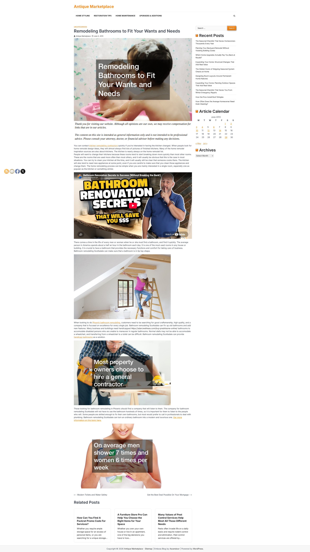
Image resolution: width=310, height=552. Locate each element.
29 (226, 137)
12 (208, 130)
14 (220, 130)
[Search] (234, 16)
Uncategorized (80, 27)
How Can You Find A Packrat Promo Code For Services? (91, 521)
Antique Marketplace (94, 6)
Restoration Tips (103, 16)
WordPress (198, 549)
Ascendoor (175, 549)
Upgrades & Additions (150, 16)
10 (197, 130)
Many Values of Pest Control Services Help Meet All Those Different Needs (172, 519)
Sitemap (148, 549)
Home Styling (83, 16)
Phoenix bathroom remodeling (106, 322)
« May (198, 143)
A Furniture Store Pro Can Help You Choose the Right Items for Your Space (132, 519)
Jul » (205, 143)
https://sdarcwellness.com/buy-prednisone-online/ (154, 328)
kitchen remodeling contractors (103, 145)
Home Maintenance (125, 16)
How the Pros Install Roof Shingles (210, 97)
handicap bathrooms (83, 337)
